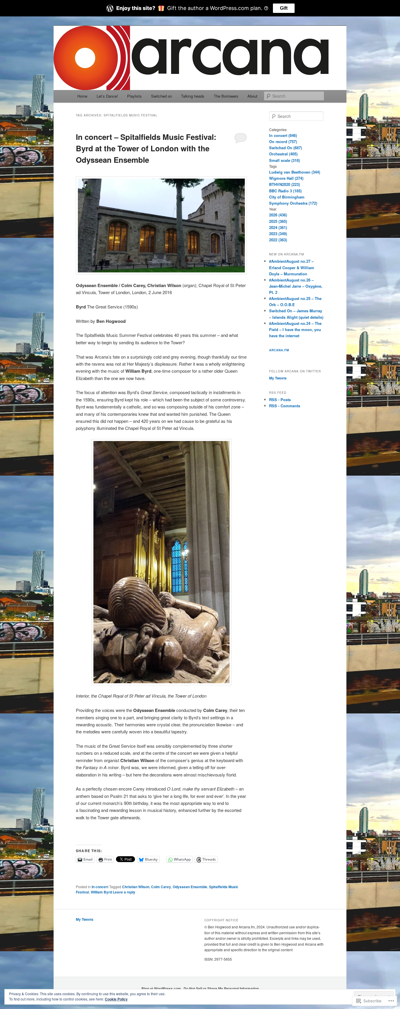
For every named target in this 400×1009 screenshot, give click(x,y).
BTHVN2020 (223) (284, 184)
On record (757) (283, 141)
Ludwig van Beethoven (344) (294, 172)
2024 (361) (278, 227)
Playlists (134, 96)
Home (82, 96)
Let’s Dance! (107, 96)
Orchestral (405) (283, 154)
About (252, 96)
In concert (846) (283, 135)
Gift (284, 8)
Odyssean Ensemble (190, 886)
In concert (100, 886)
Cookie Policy (116, 999)
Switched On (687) (285, 147)
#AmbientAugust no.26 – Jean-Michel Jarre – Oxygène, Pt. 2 (295, 286)
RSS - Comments (284, 405)
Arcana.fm (279, 350)
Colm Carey (161, 886)
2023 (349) (278, 233)
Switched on (161, 96)
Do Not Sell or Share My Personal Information (221, 988)
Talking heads (192, 96)
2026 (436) (278, 215)
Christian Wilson (135, 886)
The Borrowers (226, 96)
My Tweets (278, 378)
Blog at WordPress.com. (161, 988)
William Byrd (101, 892)
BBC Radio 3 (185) (285, 191)
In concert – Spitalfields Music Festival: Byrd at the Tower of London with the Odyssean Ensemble (146, 148)
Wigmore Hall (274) (286, 178)
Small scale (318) (284, 160)
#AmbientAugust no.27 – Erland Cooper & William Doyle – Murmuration (291, 267)
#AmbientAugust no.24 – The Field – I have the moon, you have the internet (295, 329)
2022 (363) (278, 240)
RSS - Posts (280, 399)
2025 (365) (278, 221)
